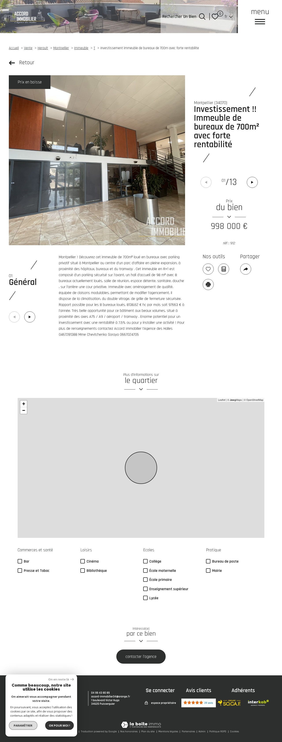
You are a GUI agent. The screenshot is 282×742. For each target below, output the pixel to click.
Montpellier (61, 48)
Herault (43, 48)
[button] (252, 182)
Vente (28, 48)
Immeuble (81, 48)
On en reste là (58, 679)
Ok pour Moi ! (59, 725)
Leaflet (221, 399)
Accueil (14, 48)
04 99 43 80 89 (100, 693)
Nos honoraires (128, 731)
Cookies (234, 731)
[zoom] (97, 160)
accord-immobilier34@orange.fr (110, 696)
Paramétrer (23, 725)
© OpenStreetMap (253, 399)
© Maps (234, 399)
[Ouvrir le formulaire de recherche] (202, 16)
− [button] (23, 410)
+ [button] (23, 404)
